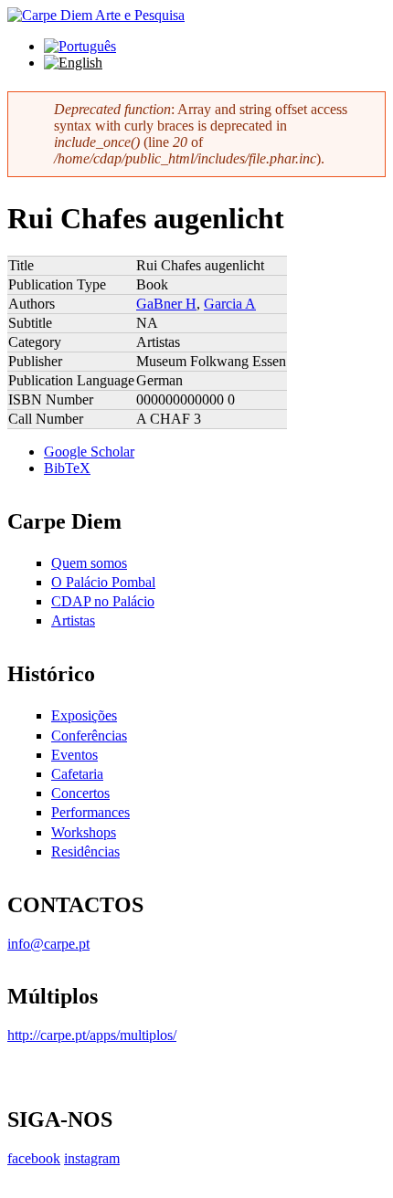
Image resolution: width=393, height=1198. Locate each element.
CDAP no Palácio (102, 601)
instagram (92, 1158)
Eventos (74, 754)
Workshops (83, 832)
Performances (90, 812)
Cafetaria (77, 774)
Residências (85, 851)
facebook (33, 1158)
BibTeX (67, 468)
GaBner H (166, 303)
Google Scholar (89, 451)
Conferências (89, 735)
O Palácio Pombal (103, 582)
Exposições (84, 715)
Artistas (73, 620)
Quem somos (89, 563)
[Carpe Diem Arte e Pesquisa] (96, 15)
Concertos (80, 793)
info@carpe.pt (48, 943)
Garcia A (230, 303)
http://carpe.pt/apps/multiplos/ (91, 1035)
